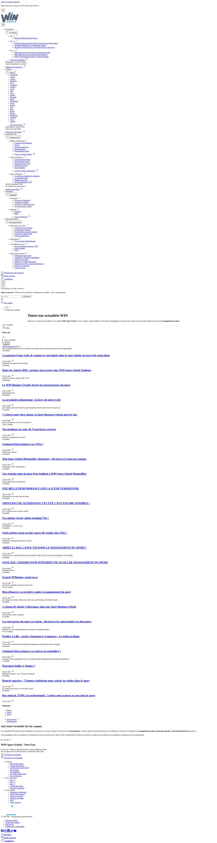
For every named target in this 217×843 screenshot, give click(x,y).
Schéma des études (16, 786)
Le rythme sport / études (23, 206)
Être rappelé (8, 303)
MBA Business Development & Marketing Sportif (32, 53)
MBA (16, 214)
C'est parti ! (27, 296)
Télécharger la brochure (22, 256)
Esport (16, 145)
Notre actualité (19, 248)
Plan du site (9, 824)
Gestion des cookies (12, 822)
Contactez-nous (20, 268)
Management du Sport (22, 164)
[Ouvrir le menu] (3, 24)
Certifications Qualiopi (22, 230)
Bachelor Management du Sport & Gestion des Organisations (36, 43)
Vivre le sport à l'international (24, 241)
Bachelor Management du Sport (25, 38)
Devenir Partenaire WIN (23, 182)
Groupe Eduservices (21, 236)
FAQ (16, 250)
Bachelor (17, 212)
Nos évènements (16, 776)
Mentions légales (11, 820)
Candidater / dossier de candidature (26, 258)
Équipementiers (20, 149)
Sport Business (19, 168)
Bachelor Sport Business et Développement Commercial (34, 47)
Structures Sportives (21, 147)
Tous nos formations (17, 788)
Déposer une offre (20, 180)
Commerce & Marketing (23, 143)
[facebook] (2, 831)
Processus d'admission (22, 200)
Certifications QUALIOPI (19, 768)
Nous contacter (15, 802)
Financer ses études (17, 798)
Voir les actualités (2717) (11, 346)
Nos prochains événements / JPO (26, 246)
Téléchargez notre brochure (14, 273)
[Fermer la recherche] (3, 286)
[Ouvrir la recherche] (3, 282)
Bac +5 (12, 784)
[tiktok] (12, 831)
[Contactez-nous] (2, 300)
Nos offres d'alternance (18, 774)
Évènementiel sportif (21, 151)
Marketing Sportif (20, 166)
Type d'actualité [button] (9, 340)
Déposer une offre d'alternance (25, 262)
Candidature (8, 279)
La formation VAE (21, 178)
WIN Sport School (16, 764)
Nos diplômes (15, 772)
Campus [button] (7, 342)
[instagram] (5, 831)
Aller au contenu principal (10, 2)
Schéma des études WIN (23, 234)
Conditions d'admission (18, 792)
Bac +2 (12, 780)
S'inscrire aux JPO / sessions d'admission (29, 264)
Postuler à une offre (21, 260)
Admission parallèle (21, 202)
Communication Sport (22, 159)
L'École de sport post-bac (23, 228)
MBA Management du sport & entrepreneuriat (30, 55)
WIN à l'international (17, 794)
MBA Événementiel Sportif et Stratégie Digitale (31, 57)
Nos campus (14, 770)
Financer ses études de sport (24, 204)
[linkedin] (8, 831)
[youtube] (15, 831)
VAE (12, 800)
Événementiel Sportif (21, 162)
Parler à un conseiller (21, 266)
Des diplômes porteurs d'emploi (25, 232)
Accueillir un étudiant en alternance (27, 176)
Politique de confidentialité (14, 827)
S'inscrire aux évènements (13, 758)
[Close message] (3, 10)
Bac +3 (12, 782)
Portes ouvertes (9, 276)
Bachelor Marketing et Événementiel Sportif (30, 45)
